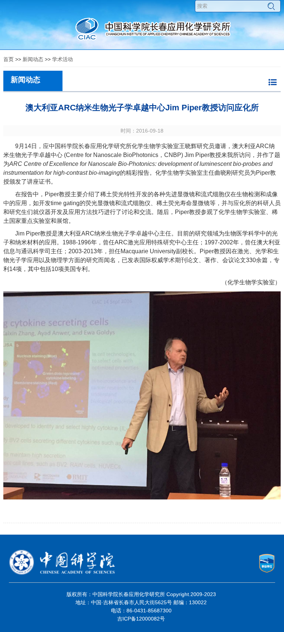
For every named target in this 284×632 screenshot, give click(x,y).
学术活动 (62, 59)
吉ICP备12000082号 (141, 619)
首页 (8, 59)
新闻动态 (33, 59)
